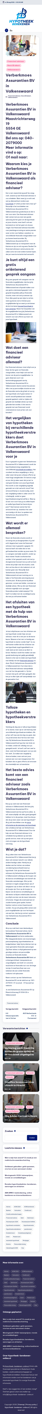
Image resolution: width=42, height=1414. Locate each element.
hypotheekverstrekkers (24, 470)
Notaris (8, 1244)
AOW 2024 (17, 1207)
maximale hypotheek (12, 1240)
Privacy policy (31, 1404)
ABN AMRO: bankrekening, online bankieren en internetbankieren (18, 1194)
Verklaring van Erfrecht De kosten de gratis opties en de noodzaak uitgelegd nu (19, 1051)
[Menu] (11, 30)
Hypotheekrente (29, 1225)
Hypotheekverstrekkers (13, 1229)
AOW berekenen (29, 1207)
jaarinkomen (28, 1229)
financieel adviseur (27, 661)
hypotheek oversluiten (13, 1225)
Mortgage (26, 1240)
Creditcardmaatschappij (13, 1214)
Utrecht (30, 1073)
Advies (8, 1207)
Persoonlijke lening (20, 1244)
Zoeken (9, 1131)
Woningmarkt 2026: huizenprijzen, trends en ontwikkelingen (19, 1176)
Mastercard (16, 1237)
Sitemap (21, 1404)
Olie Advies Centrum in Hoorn (21, 1116)
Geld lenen (30, 1218)
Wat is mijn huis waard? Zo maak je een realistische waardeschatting (21, 1159)
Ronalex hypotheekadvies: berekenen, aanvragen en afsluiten (21, 1185)
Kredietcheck (10, 1233)
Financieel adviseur (15, 61)
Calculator (17, 1210)
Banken (8, 1210)
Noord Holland (12, 1111)
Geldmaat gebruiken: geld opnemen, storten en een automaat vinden (20, 1167)
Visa (22, 1248)
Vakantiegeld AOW (12, 1248)
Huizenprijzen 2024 (12, 1222)
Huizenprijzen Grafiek (28, 1222)
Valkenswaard (13, 70)
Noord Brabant (13, 65)
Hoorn (29, 1107)
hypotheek (9, 204)
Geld (22, 1218)
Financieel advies (12, 1003)
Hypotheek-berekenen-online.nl (17, 1366)
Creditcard (27, 1210)
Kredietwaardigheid (24, 1233)
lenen (8, 1237)
